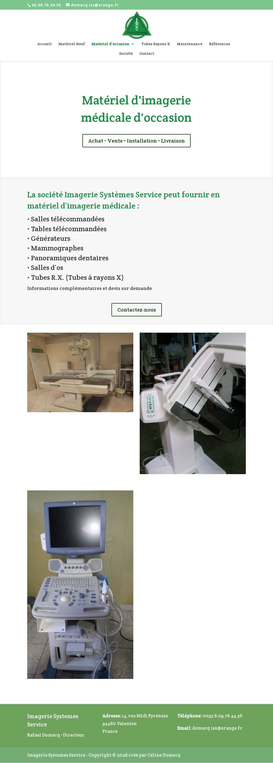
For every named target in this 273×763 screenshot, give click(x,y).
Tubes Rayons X (155, 44)
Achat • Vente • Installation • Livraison (136, 140)
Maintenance (189, 44)
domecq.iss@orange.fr (217, 728)
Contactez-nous (136, 309)
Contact (146, 54)
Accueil (44, 44)
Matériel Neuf (71, 44)
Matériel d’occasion (110, 44)
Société (126, 54)
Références (219, 44)
